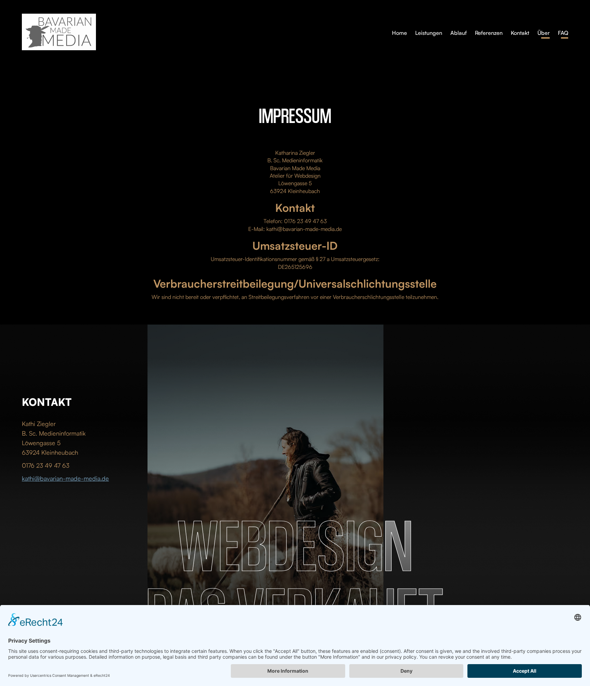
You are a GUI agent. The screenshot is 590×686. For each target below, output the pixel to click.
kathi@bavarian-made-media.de (65, 478)
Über (543, 32)
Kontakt (520, 32)
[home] (207, 32)
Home (399, 32)
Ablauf (458, 32)
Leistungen (428, 32)
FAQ (563, 32)
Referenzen (489, 32)
